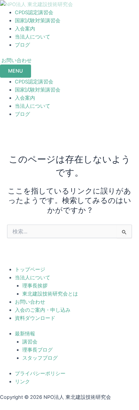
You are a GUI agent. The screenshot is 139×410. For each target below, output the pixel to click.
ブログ (22, 45)
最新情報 (25, 334)
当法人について (32, 37)
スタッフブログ (40, 358)
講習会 (29, 342)
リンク (22, 382)
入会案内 (25, 29)
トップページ (30, 269)
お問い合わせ (30, 302)
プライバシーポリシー (40, 373)
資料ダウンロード (35, 318)
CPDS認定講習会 (34, 12)
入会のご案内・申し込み (43, 310)
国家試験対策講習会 (37, 21)
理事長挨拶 (35, 286)
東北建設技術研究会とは (50, 294)
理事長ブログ (37, 350)
